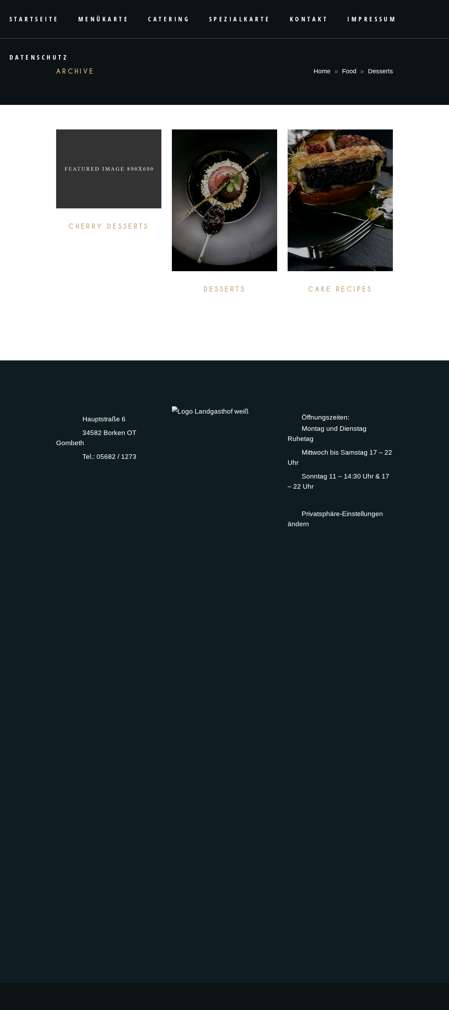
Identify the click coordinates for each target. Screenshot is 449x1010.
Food (349, 71)
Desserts (108, 239)
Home (322, 71)
